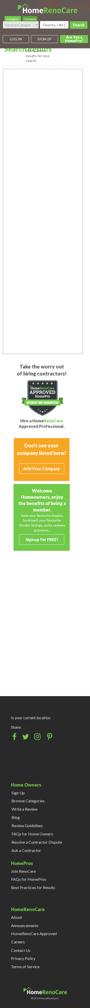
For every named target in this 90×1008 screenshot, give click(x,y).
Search (78, 25)
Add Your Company (41, 468)
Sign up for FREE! (42, 539)
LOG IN (16, 39)
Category (12, 19)
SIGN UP (45, 39)
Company (30, 19)
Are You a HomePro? (74, 39)
